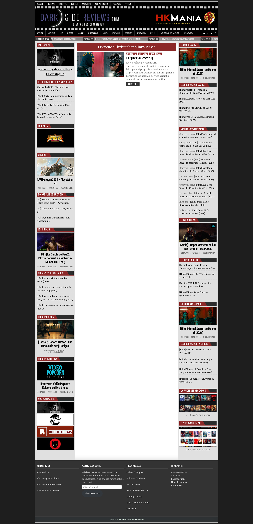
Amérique (51, 33)
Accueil (40, 3)
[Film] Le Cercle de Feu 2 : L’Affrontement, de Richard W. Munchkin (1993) (55, 258)
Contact (128, 3)
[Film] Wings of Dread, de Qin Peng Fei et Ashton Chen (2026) (195, 371)
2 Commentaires (66, 266)
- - (55, 74)
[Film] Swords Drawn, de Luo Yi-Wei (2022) (196, 351)
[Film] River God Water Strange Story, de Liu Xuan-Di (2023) (195, 361)
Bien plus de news (189, 260)
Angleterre (131, 54)
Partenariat (177, 485)
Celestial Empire (134, 472)
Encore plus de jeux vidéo (51, 194)
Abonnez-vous (92, 493)
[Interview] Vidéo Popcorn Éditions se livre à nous (55, 385)
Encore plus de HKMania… (193, 84)
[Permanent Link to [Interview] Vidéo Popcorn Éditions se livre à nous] (55, 371)
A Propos (176, 475)
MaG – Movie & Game (137, 502)
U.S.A (159, 54)
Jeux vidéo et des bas (137, 490)
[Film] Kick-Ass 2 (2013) (139, 58)
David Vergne (49, 350)
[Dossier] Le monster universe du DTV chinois (196, 380)
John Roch (42, 188)
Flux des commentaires (49, 484)
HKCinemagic (188, 33)
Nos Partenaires (101, 3)
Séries (105, 33)
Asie (61, 33)
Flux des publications (48, 478)
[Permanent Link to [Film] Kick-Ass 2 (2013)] (100, 64)
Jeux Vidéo (116, 33)
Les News (51, 3)
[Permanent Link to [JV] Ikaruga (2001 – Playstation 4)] (55, 167)
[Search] (216, 33)
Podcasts (117, 3)
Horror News (133, 484)
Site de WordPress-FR (48, 490)
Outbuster (131, 508)
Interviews (141, 33)
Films (152, 54)
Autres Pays (93, 33)
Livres (152, 33)
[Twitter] (204, 33)
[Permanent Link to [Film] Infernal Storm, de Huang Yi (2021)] (198, 57)
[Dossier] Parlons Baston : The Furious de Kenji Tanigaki (55, 344)
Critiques (143, 54)
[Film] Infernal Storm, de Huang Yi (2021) (198, 71)
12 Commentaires (56, 352)
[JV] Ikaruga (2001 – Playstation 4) (55, 181)
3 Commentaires (66, 392)
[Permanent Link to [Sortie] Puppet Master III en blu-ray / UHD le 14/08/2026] (198, 232)
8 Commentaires (151, 63)
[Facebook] (207, 33)
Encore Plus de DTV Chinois (194, 343)
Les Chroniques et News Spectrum (55, 82)
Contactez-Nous (179, 472)
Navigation (86, 3)
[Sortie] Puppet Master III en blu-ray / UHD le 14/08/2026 (198, 247)
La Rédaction (178, 479)
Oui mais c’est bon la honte (51, 273)
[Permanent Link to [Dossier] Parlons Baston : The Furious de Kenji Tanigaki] (55, 329)
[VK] (211, 33)
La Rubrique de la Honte (169, 33)
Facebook (62, 3)
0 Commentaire (66, 188)
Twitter (74, 3)
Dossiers (128, 33)
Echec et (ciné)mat (135, 478)
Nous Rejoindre (179, 482)
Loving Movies (134, 496)
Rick (127, 63)
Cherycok (41, 266)
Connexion (43, 472)
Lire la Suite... (132, 83)
